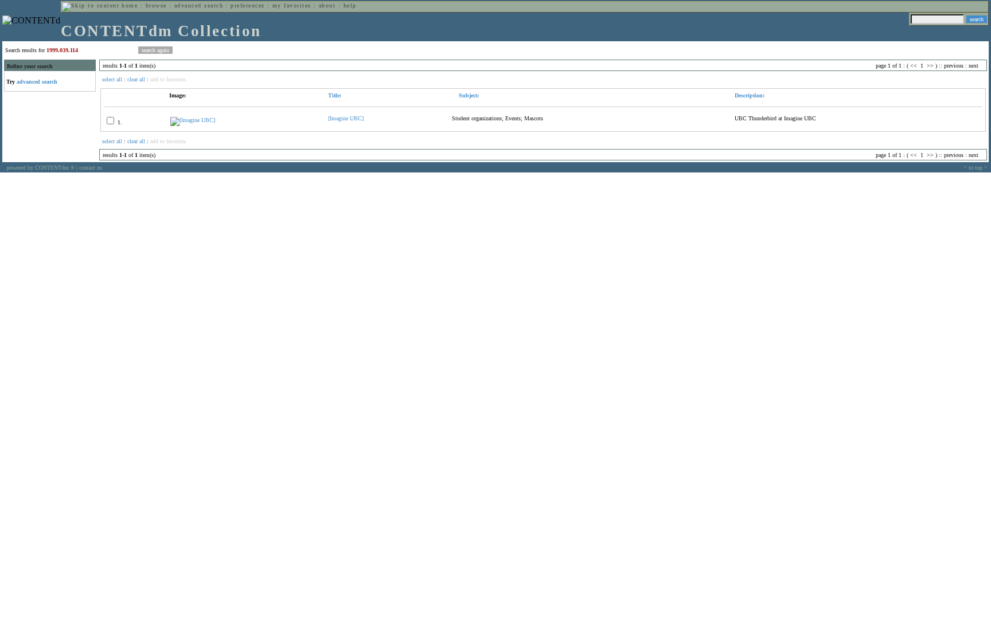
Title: (334, 95)
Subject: (468, 95)
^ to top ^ (975, 167)
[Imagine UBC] (346, 118)
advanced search (198, 5)
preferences (247, 5)
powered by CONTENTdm (41, 167)
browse (156, 5)
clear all (136, 79)
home (130, 5)
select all (112, 79)
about (327, 5)
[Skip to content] (90, 5)
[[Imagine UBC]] (192, 120)
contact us (90, 167)
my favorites (291, 5)
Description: (749, 95)
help (350, 5)
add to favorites (168, 79)
